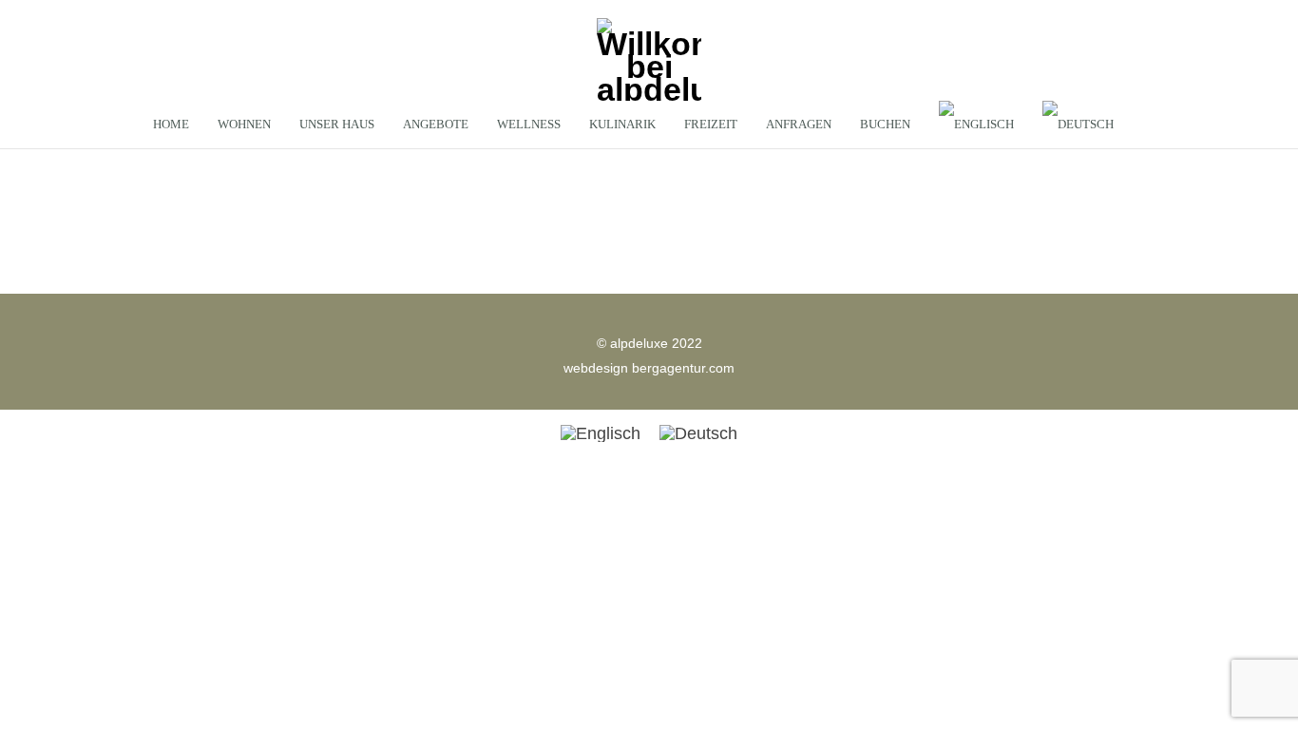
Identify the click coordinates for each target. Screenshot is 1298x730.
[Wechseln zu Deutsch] (698, 433)
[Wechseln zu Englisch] (976, 124)
